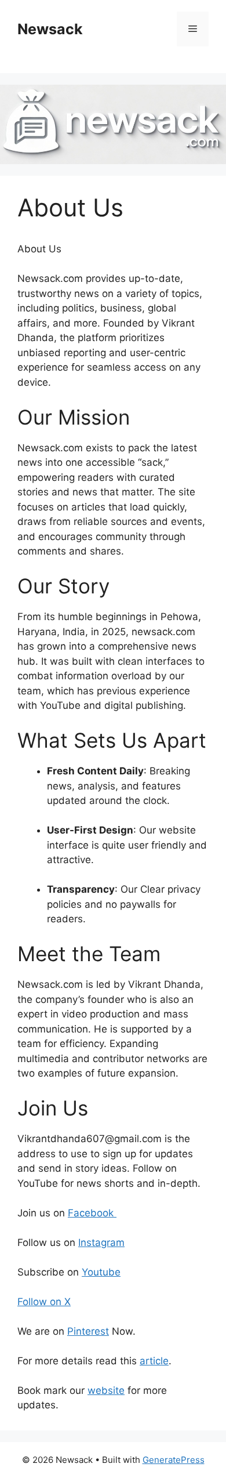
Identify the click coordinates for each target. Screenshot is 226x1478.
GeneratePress (174, 1459)
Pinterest (88, 1331)
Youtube (101, 1272)
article (154, 1361)
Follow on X (44, 1301)
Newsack (50, 29)
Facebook (92, 1213)
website (106, 1390)
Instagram (101, 1242)
